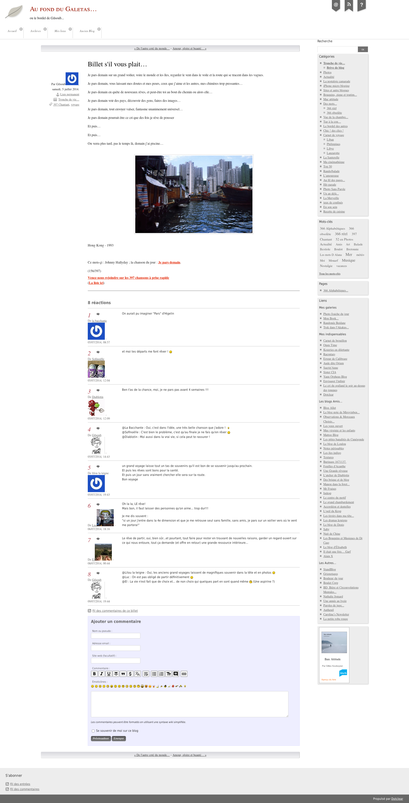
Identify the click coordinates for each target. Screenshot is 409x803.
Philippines (333, 144)
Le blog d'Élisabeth (335, 547)
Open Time (330, 345)
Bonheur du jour (333, 578)
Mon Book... (331, 318)
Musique (348, 260)
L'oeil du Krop (332, 511)
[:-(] (115, 686)
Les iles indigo (332, 453)
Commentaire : (101, 668)
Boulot (338, 249)
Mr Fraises (329, 489)
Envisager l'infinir (334, 381)
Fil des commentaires (24, 789)
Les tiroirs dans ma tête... (338, 516)
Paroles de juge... (333, 605)
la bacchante (99, 321)
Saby (326, 529)
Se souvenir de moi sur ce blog (117, 730)
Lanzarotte (333, 153)
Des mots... (330, 104)
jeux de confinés (333, 202)
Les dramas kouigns (335, 520)
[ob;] (153, 686)
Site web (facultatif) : (104, 655)
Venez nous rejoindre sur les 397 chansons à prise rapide (128, 277)
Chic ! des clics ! (333, 130)
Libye (330, 148)
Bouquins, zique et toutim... (340, 95)
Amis (339, 244)
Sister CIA (329, 372)
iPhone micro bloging (336, 86)
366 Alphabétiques (332, 228)
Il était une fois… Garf (337, 551)
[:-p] (149, 686)
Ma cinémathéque (333, 162)
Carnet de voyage (333, 135)
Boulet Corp (330, 583)
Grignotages (330, 574)
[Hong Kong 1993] (194, 194)
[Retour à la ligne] (146, 674)
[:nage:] (169, 686)
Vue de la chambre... (335, 117)
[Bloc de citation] (175, 674)
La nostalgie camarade (336, 81)
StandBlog (329, 569)
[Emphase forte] (94, 674)
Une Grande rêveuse (335, 471)
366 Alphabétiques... (335, 290)
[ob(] (172, 686)
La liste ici (96, 282)
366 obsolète (334, 113)
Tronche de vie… (68, 99)
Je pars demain (169, 262)
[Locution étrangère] (137, 674)
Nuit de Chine (331, 534)
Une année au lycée (335, 601)
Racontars (329, 354)
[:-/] (100, 686)
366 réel (332, 108)
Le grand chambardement (338, 502)
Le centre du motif (334, 497)
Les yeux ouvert (333, 426)
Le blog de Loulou (334, 444)
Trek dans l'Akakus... (336, 327)
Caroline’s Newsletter (336, 614)
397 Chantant (61, 104)
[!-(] (146, 686)
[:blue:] (165, 686)
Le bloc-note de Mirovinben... (341, 412)
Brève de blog (335, 67)
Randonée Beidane (334, 323)
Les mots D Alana (331, 255)
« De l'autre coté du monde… (152, 48)
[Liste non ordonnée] (154, 674)
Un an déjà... (331, 193)
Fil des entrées (20, 784)
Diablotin (97, 397)
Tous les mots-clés (329, 273)
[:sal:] (180, 686)
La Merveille (331, 198)
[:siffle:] (138, 686)
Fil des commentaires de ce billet (115, 610)
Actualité (328, 77)
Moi (322, 260)
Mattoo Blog (330, 435)
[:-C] (119, 686)
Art (348, 244)
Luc (94, 525)
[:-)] (92, 686)
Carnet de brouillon (335, 340)
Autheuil (328, 610)
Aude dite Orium (333, 363)
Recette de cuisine (334, 211)
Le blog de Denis (333, 525)
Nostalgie (326, 266)
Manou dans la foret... (336, 484)
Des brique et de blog (336, 480)
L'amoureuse (331, 175)
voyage (75, 104)
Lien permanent (69, 94)
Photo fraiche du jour (336, 314)
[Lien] (184, 674)
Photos (327, 72)
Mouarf (333, 260)
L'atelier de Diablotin (336, 475)
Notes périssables (333, 448)
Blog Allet (329, 408)
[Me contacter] (336, 11)
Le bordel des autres (335, 126)
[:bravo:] (184, 686)
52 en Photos (344, 239)
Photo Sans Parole (334, 189)
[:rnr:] (176, 686)
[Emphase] (101, 674)
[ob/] (161, 686)
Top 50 (327, 166)
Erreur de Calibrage (335, 359)
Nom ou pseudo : (102, 631)
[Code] (130, 674)
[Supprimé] (115, 674)
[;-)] (96, 686)
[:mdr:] (142, 686)
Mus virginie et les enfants (339, 430)
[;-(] (130, 686)
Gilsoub (96, 435)
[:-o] (126, 686)
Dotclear (328, 394)
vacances (341, 266)
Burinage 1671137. (334, 462)
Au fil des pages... (334, 180)
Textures (328, 457)
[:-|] (103, 686)
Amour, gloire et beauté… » (189, 48)
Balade (358, 244)
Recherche (324, 41)
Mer (349, 254)
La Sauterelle (331, 157)
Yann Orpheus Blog (335, 377)
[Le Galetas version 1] (361, 11)
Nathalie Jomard (333, 596)
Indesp (327, 493)
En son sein (330, 207)
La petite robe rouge (335, 619)
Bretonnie (352, 249)
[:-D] (111, 686)
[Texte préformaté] (168, 674)
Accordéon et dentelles (337, 506)
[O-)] (134, 686)
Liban (330, 139)
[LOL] (107, 686)
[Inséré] (108, 674)
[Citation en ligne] (123, 674)
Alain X (328, 556)
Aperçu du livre (328, 679)
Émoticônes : (100, 681)
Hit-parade (329, 184)
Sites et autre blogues (336, 90)
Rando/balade (331, 171)
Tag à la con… (332, 122)
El (93, 559)
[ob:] (157, 686)
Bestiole (325, 249)
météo (360, 254)
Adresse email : (101, 643)
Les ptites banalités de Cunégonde (343, 439)
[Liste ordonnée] (161, 674)
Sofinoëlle (98, 359)
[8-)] (123, 686)
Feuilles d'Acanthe (334, 466)
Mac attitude (330, 99)
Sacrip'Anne (330, 368)
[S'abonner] (349, 11)
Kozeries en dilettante (336, 350)
